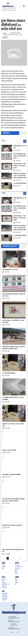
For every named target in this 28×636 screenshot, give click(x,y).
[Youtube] (13, 632)
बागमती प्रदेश (4, 598)
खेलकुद (3, 567)
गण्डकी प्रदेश (4, 597)
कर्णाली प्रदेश (4, 593)
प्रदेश (3, 581)
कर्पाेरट (16, 582)
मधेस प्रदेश (4, 600)
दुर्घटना (16, 570)
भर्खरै (3, 141)
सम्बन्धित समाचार (10, 246)
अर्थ (15, 584)
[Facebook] (10, 632)
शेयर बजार (17, 565)
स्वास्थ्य (16, 573)
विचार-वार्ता (17, 568)
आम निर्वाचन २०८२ (19, 567)
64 (20, 558)
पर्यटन (16, 581)
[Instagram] (15, 632)
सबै (25, 141)
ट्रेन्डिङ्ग (4, 193)
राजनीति (4, 586)
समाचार (3, 565)
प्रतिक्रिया (6, 133)
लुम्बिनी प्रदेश (4, 595)
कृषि (3, 568)
